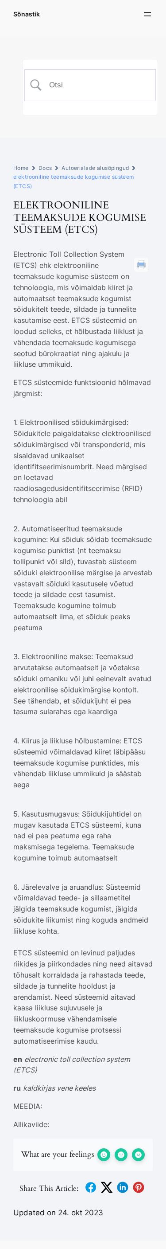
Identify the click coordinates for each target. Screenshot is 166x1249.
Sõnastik (26, 14)
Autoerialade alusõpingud (95, 168)
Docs (45, 168)
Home (21, 168)
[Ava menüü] (147, 14)
